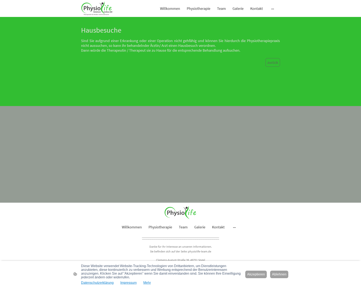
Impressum (128, 282)
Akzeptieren (256, 274)
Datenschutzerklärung (97, 282)
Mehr (147, 282)
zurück (272, 62)
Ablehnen (279, 274)
